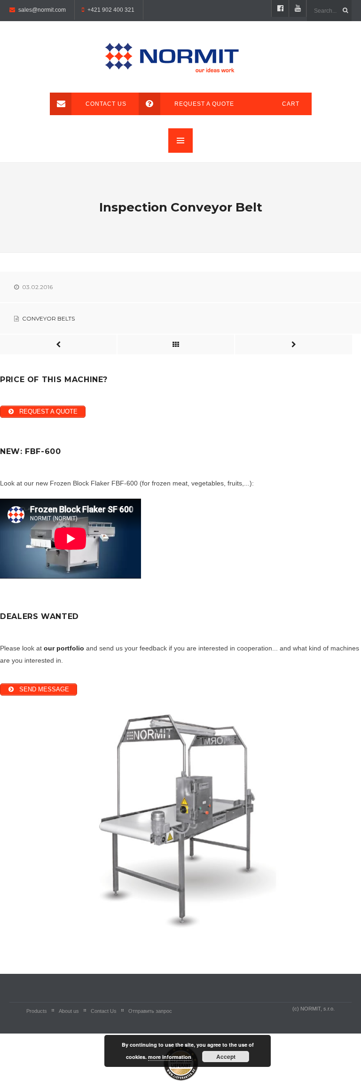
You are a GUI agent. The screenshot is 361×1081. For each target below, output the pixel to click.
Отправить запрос (150, 1011)
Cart (290, 104)
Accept (225, 1056)
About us (69, 1011)
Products (36, 1011)
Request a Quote (204, 104)
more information (169, 1056)
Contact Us (106, 104)
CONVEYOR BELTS (48, 318)
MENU (180, 140)
